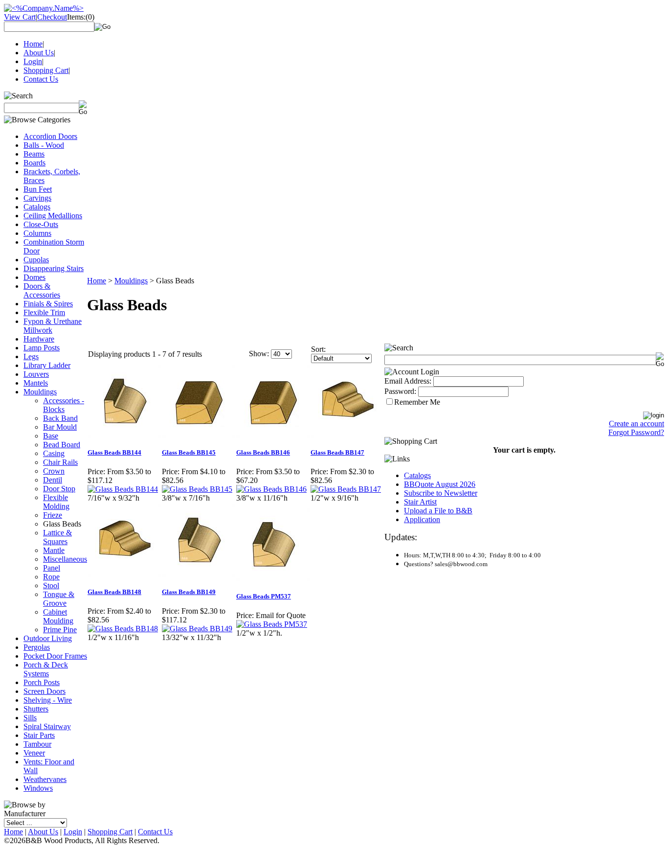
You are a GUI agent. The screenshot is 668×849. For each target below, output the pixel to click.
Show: (259, 353)
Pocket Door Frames (55, 656)
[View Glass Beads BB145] (197, 489)
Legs (31, 356)
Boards (34, 163)
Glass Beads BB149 (189, 592)
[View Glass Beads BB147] (346, 489)
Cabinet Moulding (58, 616)
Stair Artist (420, 502)
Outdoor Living (47, 638)
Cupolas (36, 259)
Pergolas (36, 647)
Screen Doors (44, 691)
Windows (38, 788)
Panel (51, 568)
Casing (54, 453)
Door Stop (59, 488)
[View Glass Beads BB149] (197, 628)
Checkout (52, 17)
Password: (400, 391)
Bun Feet (37, 189)
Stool (51, 585)
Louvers (36, 374)
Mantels (35, 383)
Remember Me (417, 402)
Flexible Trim (44, 312)
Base (50, 436)
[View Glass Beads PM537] (271, 624)
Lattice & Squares (57, 537)
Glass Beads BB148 (114, 592)
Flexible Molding (56, 501)
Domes (34, 277)
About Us (38, 52)
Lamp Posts (41, 348)
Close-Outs (40, 224)
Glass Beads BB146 (263, 452)
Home (33, 44)
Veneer (34, 753)
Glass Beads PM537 (263, 596)
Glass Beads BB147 (337, 452)
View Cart (20, 17)
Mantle (54, 550)
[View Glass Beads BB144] (123, 489)
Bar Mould (60, 427)
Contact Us (40, 79)
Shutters (35, 709)
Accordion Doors (50, 136)
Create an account (636, 423)
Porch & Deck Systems (45, 669)
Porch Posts (41, 682)
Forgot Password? (636, 432)
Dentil (52, 480)
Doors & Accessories (41, 290)
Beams (34, 154)
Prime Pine (60, 629)
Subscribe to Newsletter (440, 493)
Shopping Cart (45, 70)
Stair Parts (39, 735)
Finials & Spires (48, 303)
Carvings (37, 198)
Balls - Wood (43, 145)
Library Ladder (46, 365)
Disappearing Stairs (53, 268)
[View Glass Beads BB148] (123, 628)
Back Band (60, 418)
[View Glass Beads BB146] (271, 489)
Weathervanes (45, 779)
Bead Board (61, 444)
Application (422, 519)
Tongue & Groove (58, 598)
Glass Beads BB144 (114, 452)
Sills (30, 717)
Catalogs (36, 207)
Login (32, 61)
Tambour (37, 744)
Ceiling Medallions (52, 215)
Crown (54, 471)
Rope (51, 577)
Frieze (52, 515)
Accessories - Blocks (63, 404)
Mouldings (40, 392)
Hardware (38, 339)
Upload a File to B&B (438, 510)
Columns (37, 233)
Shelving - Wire (47, 700)
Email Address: (407, 381)
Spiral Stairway (47, 726)
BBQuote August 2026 (439, 484)
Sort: (318, 349)
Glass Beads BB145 (189, 452)
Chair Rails (60, 462)
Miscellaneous (65, 559)
